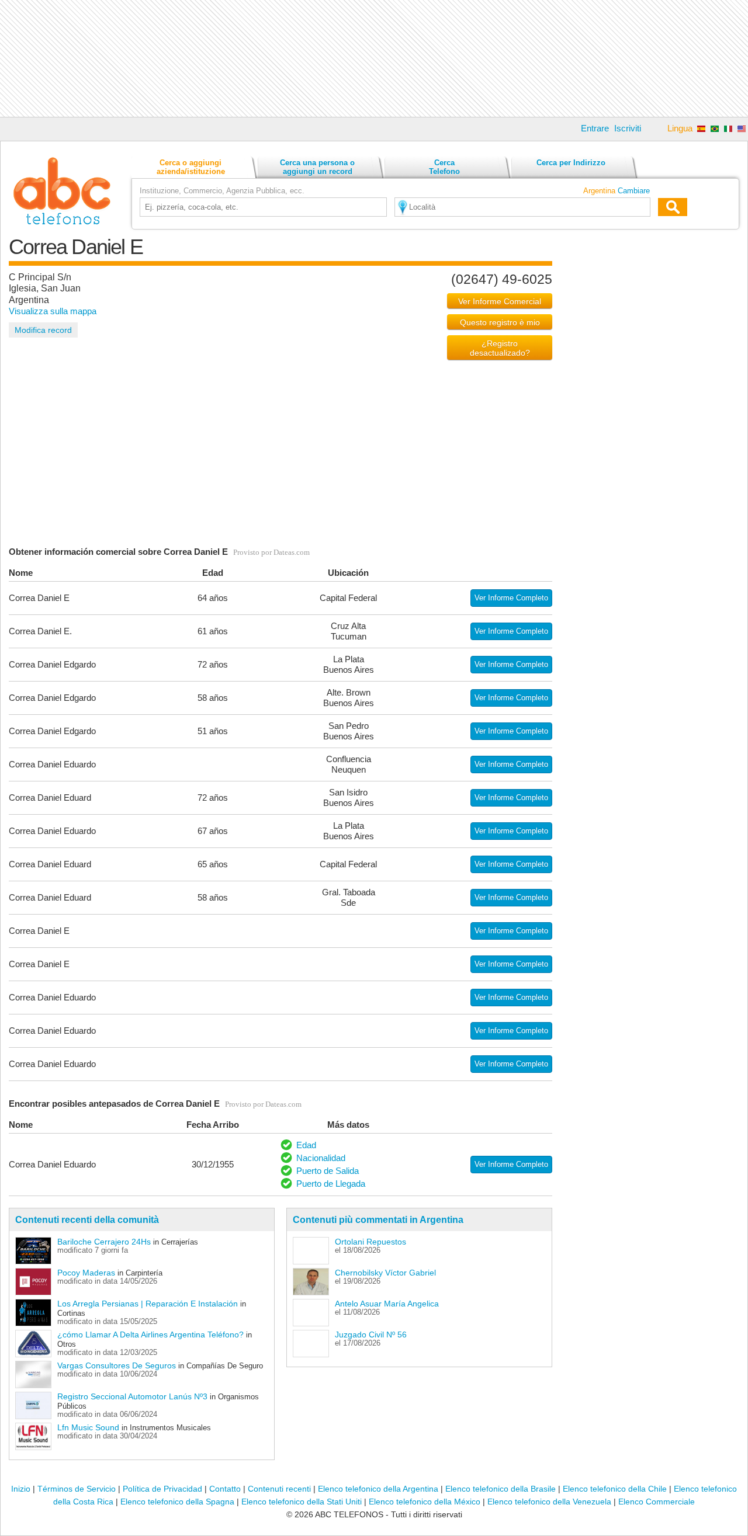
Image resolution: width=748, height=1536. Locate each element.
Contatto (225, 1488)
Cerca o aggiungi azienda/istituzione (191, 167)
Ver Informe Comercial (499, 301)
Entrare (595, 128)
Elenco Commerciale (656, 1501)
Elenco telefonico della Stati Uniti (301, 1501)
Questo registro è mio (500, 322)
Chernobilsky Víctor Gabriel (385, 1272)
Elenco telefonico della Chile (615, 1488)
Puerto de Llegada (330, 1184)
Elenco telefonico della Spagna (177, 1501)
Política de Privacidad (162, 1488)
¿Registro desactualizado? (500, 348)
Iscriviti (627, 128)
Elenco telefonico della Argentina (378, 1488)
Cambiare (634, 190)
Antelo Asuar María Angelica (387, 1303)
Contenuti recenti (279, 1488)
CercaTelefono (444, 167)
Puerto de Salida (327, 1171)
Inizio (20, 1488)
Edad (306, 1145)
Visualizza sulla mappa (52, 311)
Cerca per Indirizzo (570, 162)
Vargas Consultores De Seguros (116, 1365)
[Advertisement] (374, 58)
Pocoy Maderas (86, 1272)
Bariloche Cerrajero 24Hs (104, 1241)
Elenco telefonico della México (424, 1501)
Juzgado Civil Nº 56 (371, 1334)
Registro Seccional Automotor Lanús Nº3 (132, 1396)
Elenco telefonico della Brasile (500, 1488)
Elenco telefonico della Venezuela (549, 1501)
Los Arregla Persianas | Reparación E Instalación (147, 1303)
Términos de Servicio (76, 1488)
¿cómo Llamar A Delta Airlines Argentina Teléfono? (150, 1334)
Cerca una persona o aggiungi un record (317, 167)
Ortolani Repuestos (370, 1241)
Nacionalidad (320, 1158)
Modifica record (43, 330)
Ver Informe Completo (511, 597)
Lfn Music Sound (88, 1427)
